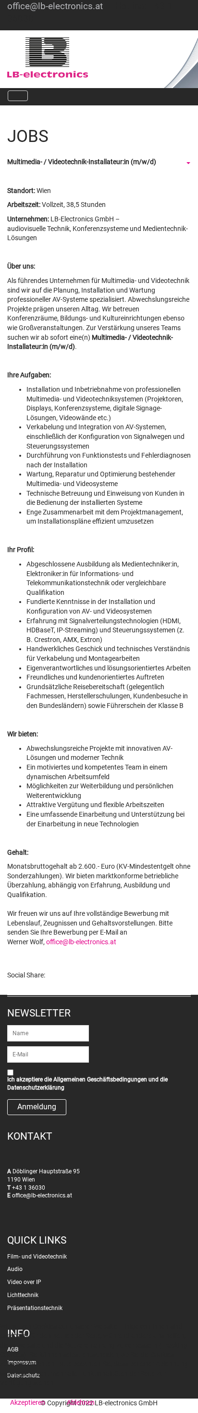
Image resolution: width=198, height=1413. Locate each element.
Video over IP (24, 1282)
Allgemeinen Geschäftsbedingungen (100, 1079)
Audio (15, 1269)
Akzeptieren (27, 1402)
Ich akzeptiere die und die (87, 1083)
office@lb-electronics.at (55, 6)
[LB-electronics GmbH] (76, 58)
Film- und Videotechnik (37, 1256)
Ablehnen (81, 1402)
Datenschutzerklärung (35, 1087)
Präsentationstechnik (34, 1308)
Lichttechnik (22, 1295)
